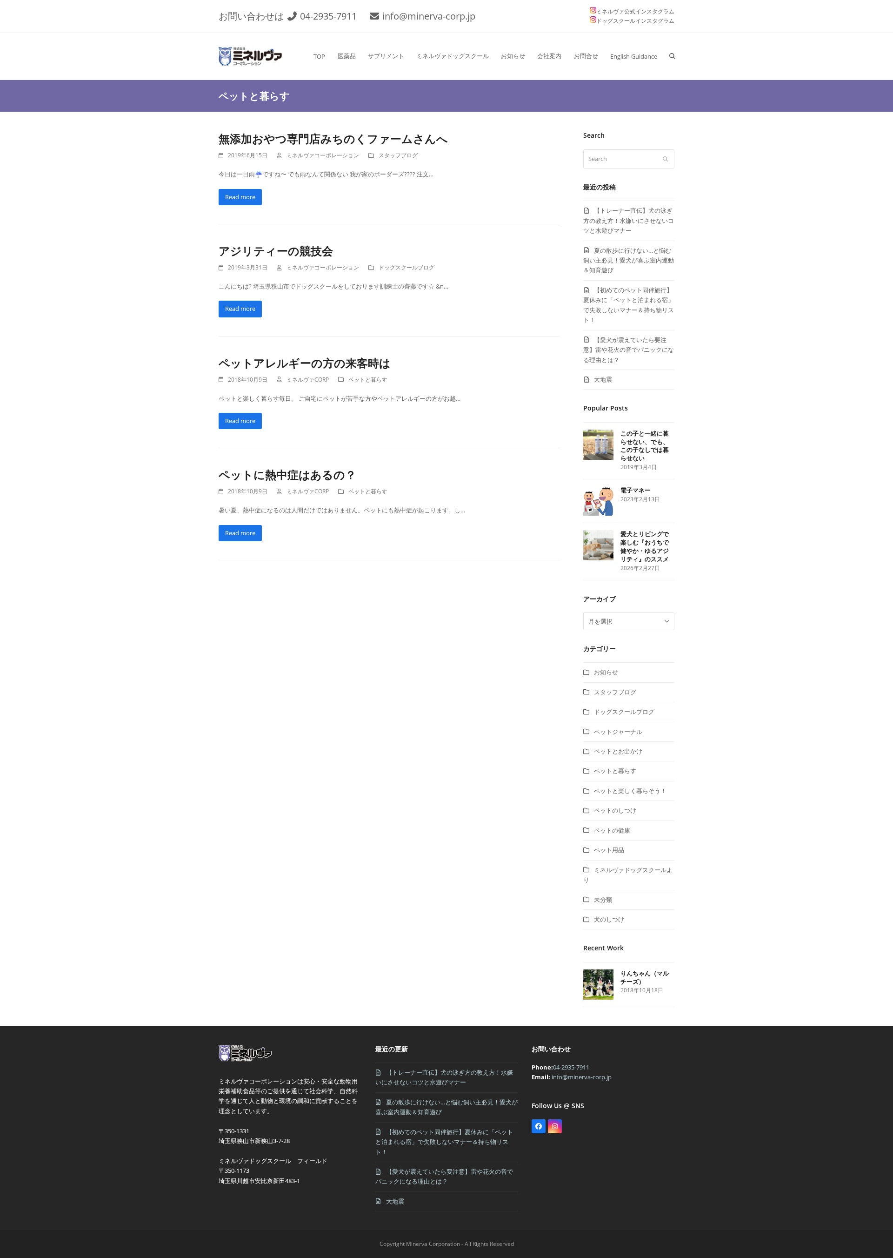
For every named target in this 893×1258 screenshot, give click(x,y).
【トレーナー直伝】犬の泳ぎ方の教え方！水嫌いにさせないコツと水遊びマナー (628, 220)
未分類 (603, 899)
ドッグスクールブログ (406, 267)
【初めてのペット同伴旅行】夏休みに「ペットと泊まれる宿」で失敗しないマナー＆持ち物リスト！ (444, 1142)
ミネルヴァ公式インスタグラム (635, 11)
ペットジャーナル (618, 731)
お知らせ (606, 672)
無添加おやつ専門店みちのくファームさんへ (333, 138)
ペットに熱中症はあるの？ (287, 474)
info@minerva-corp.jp (428, 16)
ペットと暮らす (367, 379)
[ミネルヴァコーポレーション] (247, 1061)
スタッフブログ (398, 155)
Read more (240, 197)
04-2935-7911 (328, 16)
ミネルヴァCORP (308, 379)
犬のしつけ (609, 919)
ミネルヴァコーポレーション (323, 155)
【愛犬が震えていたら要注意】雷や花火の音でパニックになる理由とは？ (628, 350)
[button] (672, 56)
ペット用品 (609, 850)
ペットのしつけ (615, 810)
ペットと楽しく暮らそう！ (630, 791)
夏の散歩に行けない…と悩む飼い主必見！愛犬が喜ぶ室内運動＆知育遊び (628, 260)
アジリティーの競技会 (276, 250)
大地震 (603, 379)
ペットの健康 (612, 830)
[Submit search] (665, 158)
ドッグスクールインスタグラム (635, 21)
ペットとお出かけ (618, 751)
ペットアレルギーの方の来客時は (305, 362)
